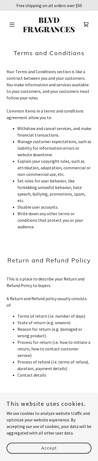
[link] (49, 30)
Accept (49, 447)
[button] (13, 24)
